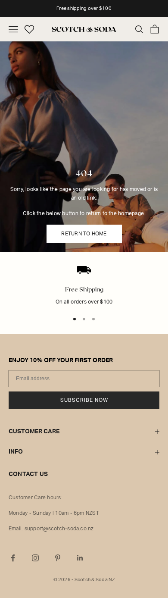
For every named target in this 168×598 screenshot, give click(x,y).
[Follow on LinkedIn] (80, 558)
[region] (84, 292)
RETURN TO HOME (83, 233)
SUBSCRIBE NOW (84, 400)
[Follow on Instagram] (35, 558)
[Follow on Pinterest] (57, 558)
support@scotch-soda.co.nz (59, 528)
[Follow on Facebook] (13, 558)
